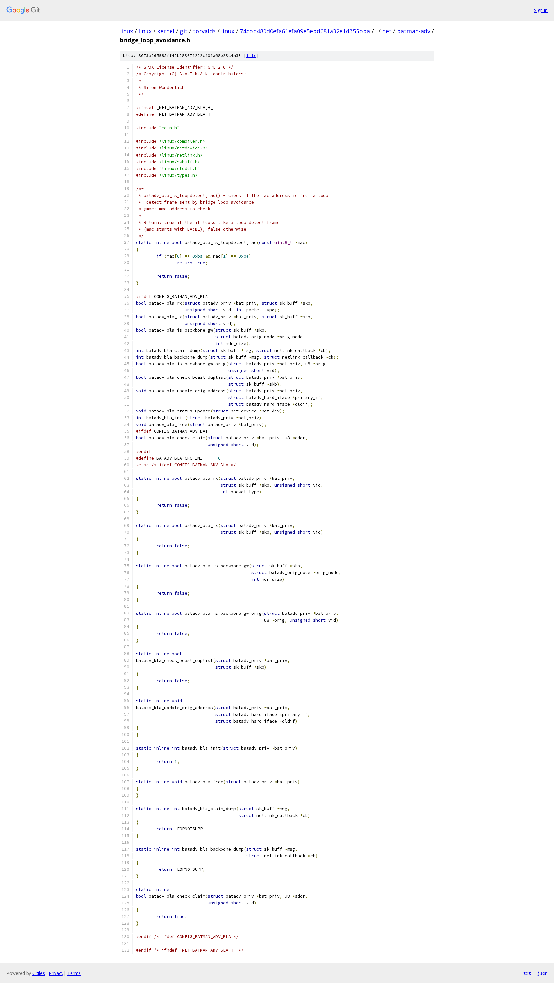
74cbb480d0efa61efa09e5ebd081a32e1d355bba (305, 31)
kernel (165, 31)
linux (126, 31)
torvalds (204, 31)
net (386, 31)
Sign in (541, 10)
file (251, 55)
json (542, 973)
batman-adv (413, 31)
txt (527, 973)
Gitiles (38, 973)
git (184, 31)
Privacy (56, 973)
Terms (74, 973)
